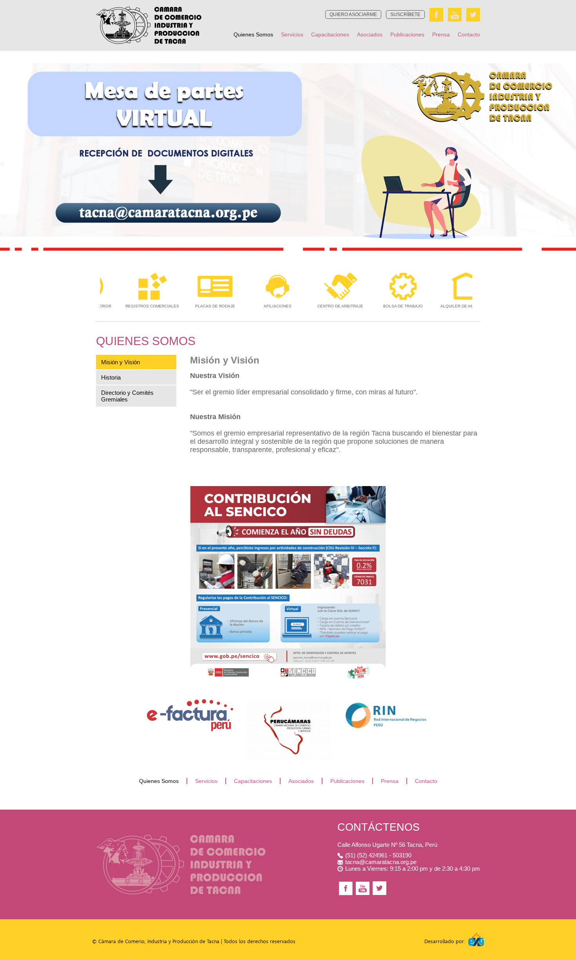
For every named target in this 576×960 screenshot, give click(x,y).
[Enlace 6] (386, 701)
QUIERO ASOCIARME (353, 14)
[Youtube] (455, 15)
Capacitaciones (330, 34)
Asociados (369, 34)
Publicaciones (407, 34)
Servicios (292, 34)
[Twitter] (473, 15)
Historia (111, 377)
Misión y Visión (120, 362)
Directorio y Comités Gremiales (127, 396)
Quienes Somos (253, 34)
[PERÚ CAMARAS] (288, 701)
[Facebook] (436, 15)
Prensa (441, 34)
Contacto (469, 34)
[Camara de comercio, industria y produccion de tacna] (149, 2)
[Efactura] (190, 701)
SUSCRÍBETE (405, 14)
